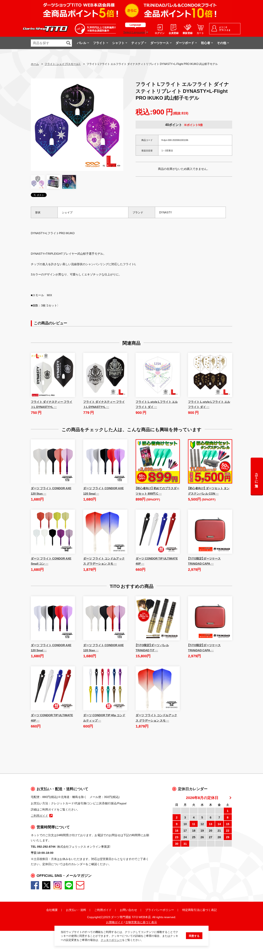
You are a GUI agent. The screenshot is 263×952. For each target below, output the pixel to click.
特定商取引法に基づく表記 (199, 910)
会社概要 (52, 910)
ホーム (35, 64)
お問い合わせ (128, 910)
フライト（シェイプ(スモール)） (63, 64)
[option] (77, 124)
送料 (83, 910)
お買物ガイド (114, 922)
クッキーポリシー (111, 940)
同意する (194, 936)
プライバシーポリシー (159, 910)
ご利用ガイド (103, 910)
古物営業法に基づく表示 (141, 922)
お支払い (71, 910)
